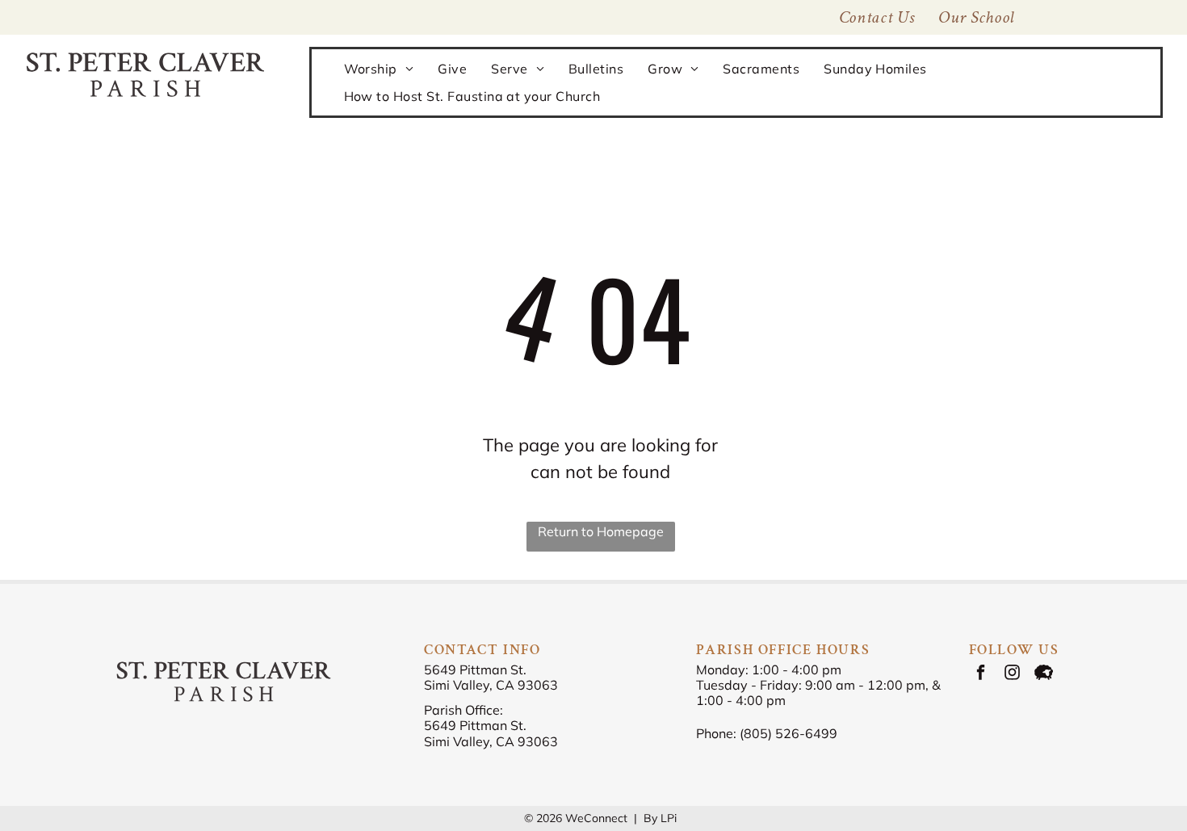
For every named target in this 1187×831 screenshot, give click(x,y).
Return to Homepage (601, 531)
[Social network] (1043, 674)
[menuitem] (976, 17)
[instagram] (1012, 674)
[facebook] (980, 674)
